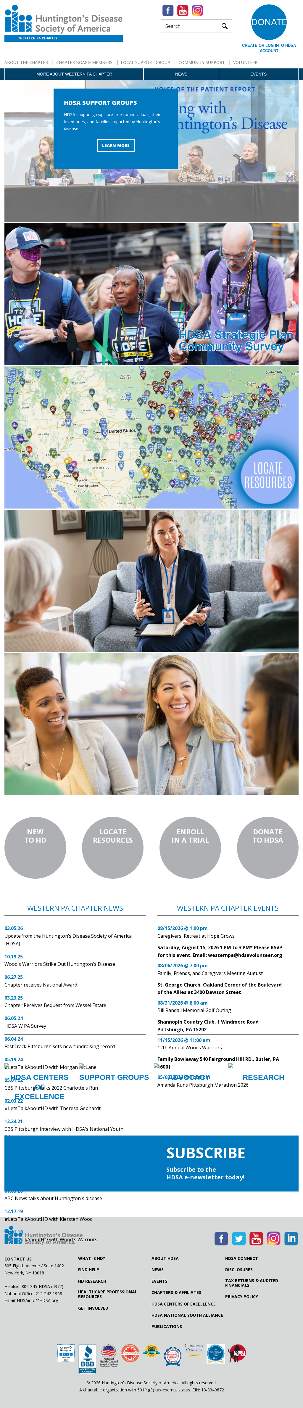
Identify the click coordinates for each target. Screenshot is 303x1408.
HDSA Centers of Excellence (184, 1304)
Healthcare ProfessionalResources (107, 1294)
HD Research (92, 1281)
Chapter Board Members (84, 62)
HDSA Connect (241, 1258)
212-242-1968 (49, 1293)
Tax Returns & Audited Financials (251, 1283)
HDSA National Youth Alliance (187, 1315)
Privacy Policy (241, 1296)
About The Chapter (26, 62)
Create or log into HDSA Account (269, 48)
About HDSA (165, 1258)
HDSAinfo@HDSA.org (37, 1300)
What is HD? (91, 1258)
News (181, 74)
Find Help (88, 1269)
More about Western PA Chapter (74, 74)
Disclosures (239, 1269)
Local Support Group (145, 62)
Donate (269, 22)
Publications (167, 1326)
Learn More (116, 145)
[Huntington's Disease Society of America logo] (43, 1236)
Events (258, 74)
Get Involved (93, 1308)
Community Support (201, 62)
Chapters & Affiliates (176, 1292)
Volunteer (245, 62)
